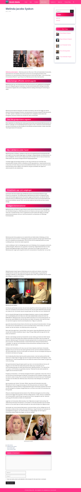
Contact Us (53, 2)
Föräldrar (36, 2)
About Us (60, 2)
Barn (31, 2)
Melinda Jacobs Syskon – (12, 72)
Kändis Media (14, 2)
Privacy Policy (68, 2)
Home (26, 2)
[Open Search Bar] (73, 2)
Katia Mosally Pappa (11, 449)
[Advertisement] (28, 23)
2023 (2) (58, 18)
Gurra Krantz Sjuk (11, 447)
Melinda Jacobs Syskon (12, 446)
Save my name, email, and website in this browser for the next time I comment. (26, 479)
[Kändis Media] (7, 2)
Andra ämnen (44, 2)
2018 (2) (58, 20)
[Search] (72, 11)
